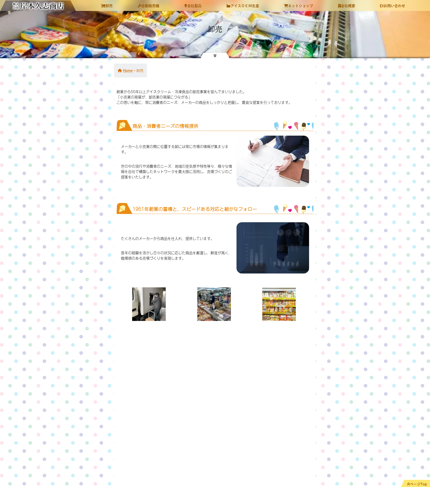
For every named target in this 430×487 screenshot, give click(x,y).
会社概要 (348, 6)
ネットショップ (300, 6)
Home (128, 70)
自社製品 (194, 6)
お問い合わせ (394, 6)
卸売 (109, 6)
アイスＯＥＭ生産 (244, 6)
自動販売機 (150, 6)
